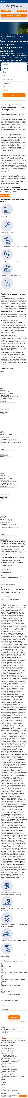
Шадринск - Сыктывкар (13, 837)
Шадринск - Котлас (18, 715)
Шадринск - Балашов (18, 620)
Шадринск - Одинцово (12, 780)
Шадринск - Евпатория (17, 673)
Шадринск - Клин (5, 709)
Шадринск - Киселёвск (7, 707)
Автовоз (3, 1064)
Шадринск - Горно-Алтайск (18, 660)
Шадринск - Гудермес (7, 663)
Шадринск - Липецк (13, 733)
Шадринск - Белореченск (19, 626)
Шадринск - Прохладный (14, 796)
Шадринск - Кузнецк (6, 725)
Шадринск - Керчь (17, 701)
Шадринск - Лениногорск (19, 730)
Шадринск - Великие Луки (19, 639)
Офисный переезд (6, 1074)
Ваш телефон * (5, 1009)
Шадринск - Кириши (18, 704)
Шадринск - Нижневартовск (16, 761)
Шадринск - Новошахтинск (8, 775)
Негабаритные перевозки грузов (9, 1061)
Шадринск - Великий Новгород (9, 641)
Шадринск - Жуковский (19, 681)
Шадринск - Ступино (20, 833)
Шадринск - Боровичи (15, 634)
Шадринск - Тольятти (18, 841)
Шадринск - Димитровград (15, 668)
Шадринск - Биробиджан (7, 631)
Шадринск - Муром (18, 751)
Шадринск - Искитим (17, 689)
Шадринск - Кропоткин (20, 722)
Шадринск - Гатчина (17, 657)
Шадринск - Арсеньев (18, 613)
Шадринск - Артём (6, 615)
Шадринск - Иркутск (6, 689)
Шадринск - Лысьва (20, 735)
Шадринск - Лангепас (7, 730)
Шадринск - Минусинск (19, 744)
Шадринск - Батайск (17, 621)
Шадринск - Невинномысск (8, 757)
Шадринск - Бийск (19, 630)
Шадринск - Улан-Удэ (17, 846)
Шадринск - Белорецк (7, 626)
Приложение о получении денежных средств (13, 979)
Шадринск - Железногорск (14, 680)
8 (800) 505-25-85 (6, 10)
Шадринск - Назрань (10, 754)
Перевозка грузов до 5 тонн (8, 1053)
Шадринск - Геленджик (7, 659)
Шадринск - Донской (19, 672)
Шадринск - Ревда (18, 801)
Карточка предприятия (7, 966)
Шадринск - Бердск (6, 628)
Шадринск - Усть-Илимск (13, 851)
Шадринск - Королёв (17, 714)
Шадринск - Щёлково (11, 870)
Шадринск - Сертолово (7, 822)
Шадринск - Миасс (17, 743)
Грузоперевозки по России (8, 1071)
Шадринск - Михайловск (7, 748)
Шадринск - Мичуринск (20, 748)
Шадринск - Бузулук (19, 638)
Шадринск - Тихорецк (17, 840)
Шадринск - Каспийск (16, 699)
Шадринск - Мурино (17, 749)
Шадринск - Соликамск (19, 827)
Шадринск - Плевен (13, 793)
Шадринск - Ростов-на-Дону (13, 804)
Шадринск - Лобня (10, 735)
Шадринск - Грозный (6, 662)
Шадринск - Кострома (7, 715)
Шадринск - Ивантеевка (18, 686)
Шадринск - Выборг (6, 655)
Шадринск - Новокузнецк (14, 765)
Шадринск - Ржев (16, 803)
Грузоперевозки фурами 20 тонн (9, 1056)
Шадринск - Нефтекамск (13, 759)
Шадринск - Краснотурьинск (15, 720)
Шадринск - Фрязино (6, 854)
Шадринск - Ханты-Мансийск (9, 856)
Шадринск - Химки (12, 858)
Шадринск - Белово (6, 625)
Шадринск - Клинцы (15, 709)
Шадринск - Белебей (18, 623)
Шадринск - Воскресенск (19, 652)
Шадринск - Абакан (6, 605)
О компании (4, 1081)
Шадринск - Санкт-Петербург (13, 811)
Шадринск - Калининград (8, 694)
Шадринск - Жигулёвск (7, 681)
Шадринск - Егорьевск (7, 675)
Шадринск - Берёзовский (8, 630)
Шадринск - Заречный (7, 683)
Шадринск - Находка (21, 756)
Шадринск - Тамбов (11, 838)
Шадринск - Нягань (11, 778)
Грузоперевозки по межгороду (9, 1069)
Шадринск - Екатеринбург (8, 676)
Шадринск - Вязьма (6, 657)
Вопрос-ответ (4, 1085)
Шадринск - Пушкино (16, 798)
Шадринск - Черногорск (12, 864)
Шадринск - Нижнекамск (7, 762)
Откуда (6, 64)
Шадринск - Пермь (14, 790)
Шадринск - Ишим (6, 691)
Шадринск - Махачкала (18, 740)
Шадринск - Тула (21, 845)
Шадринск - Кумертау (17, 725)
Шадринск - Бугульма (21, 636)
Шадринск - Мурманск (7, 751)
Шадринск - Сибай (18, 822)
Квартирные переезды (7, 1045)
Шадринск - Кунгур (6, 727)
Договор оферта (5, 991)
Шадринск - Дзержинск (12, 667)
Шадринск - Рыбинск (12, 806)
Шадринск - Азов (16, 605)
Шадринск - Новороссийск (16, 769)
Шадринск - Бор (13, 633)
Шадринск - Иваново (6, 686)
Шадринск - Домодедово (7, 672)
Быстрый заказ (6, 195)
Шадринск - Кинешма (7, 704)
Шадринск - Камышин (18, 697)
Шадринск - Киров (6, 706)
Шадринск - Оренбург (19, 783)
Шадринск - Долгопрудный (19, 670)
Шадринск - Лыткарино (7, 736)
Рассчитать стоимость (15, 15)
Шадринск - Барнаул (6, 621)
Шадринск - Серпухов (17, 820)
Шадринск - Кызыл (10, 728)
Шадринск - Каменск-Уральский (9, 696)
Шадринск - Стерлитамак (8, 833)
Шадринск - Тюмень (6, 846)
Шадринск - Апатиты (6, 612)
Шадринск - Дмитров (6, 670)
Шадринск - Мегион (6, 741)
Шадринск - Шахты (6, 869)
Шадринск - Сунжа (6, 835)
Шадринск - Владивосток (14, 644)
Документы (4, 1082)
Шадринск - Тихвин (6, 840)
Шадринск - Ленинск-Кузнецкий (9, 731)
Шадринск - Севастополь (14, 816)
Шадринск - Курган (16, 727)
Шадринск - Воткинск (6, 654)
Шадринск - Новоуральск (14, 772)
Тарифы (3, 1079)
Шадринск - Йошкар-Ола (7, 693)
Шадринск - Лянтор (6, 738)
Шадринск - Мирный (6, 746)
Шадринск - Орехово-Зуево (8, 785)
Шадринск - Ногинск (11, 777)
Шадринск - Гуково (18, 663)
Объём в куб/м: (7, 86)
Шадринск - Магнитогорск (18, 738)
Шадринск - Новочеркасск (18, 773)
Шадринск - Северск (6, 819)
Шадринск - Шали (17, 867)
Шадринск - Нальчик (21, 754)
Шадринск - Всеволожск (18, 654)
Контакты (3, 1084)
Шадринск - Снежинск (7, 827)
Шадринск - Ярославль (16, 875)
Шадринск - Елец (5, 678)
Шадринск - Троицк (16, 843)
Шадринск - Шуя (15, 869)
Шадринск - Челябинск (13, 861)
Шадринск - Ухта (8, 853)
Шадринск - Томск (6, 843)
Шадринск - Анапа (13, 608)
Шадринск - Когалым (11, 710)
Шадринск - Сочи (14, 830)
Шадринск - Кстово (17, 723)
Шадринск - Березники (17, 628)
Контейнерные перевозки (8, 1047)
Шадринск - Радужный (19, 799)
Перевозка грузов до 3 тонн (8, 1051)
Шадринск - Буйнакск (7, 639)
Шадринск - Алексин (13, 607)
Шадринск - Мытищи (6, 752)
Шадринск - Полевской (12, 794)
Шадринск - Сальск (12, 809)
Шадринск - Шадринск (7, 867)
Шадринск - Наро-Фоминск (8, 756)
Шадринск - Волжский (11, 649)
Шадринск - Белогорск (17, 625)
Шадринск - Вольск (11, 651)
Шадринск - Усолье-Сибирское (9, 849)
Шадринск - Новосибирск (8, 770)
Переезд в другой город (7, 1066)
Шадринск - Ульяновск (7, 848)
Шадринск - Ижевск (6, 688)
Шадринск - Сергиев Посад (19, 819)
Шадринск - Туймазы (11, 845)
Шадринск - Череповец (13, 862)
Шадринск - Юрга (10, 874)
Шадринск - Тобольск (7, 841)
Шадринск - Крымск (6, 723)
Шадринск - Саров (11, 814)
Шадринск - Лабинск (20, 728)
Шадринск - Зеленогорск (19, 683)
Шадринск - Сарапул (12, 812)
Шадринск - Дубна (6, 673)
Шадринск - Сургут (16, 835)
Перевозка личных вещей (8, 1043)
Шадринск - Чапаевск (13, 859)
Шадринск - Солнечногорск (8, 828)
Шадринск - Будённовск (7, 638)
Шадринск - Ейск (17, 675)
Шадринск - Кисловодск (19, 707)
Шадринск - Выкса (16, 655)
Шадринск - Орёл (8, 783)
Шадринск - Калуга (19, 694)
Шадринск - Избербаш (18, 688)
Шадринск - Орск (20, 785)
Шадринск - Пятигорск (7, 799)
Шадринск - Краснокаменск (8, 719)
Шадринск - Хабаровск (18, 854)
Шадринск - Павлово (6, 786)
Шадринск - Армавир (6, 613)
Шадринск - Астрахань (17, 617)
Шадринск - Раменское (7, 801)
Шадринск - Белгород (7, 623)
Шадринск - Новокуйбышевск (9, 767)
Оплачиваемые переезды (8, 1048)
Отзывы (3, 1087)
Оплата (3, 1089)
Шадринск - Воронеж (6, 652)
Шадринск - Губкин (17, 662)
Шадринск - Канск (6, 699)
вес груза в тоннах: (8, 79)
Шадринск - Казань (19, 693)
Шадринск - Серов (6, 820)
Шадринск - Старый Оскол (15, 832)
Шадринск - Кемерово (7, 701)
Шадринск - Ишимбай (16, 691)
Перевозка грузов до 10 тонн (8, 1055)
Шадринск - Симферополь (8, 824)
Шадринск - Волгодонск (13, 647)
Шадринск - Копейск (6, 714)
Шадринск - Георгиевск (19, 659)
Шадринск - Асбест (6, 617)
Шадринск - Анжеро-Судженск (14, 610)
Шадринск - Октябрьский (11, 782)
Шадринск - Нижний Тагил (14, 764)
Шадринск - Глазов (6, 660)
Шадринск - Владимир (15, 646)
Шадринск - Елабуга (20, 676)
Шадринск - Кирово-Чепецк (18, 706)
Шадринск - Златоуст (20, 684)
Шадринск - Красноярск (7, 722)
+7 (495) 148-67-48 (21, 10)
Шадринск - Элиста (14, 872)
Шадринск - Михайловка (18, 746)
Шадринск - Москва (6, 749)
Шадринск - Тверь (21, 838)
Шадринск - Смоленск (18, 825)
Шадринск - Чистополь (11, 866)
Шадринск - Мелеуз (6, 743)
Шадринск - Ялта (5, 875)
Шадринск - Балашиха (7, 620)
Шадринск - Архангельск (17, 615)
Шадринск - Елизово (16, 678)
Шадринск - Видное (15, 642)
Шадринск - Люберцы (19, 736)
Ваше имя (4, 1003)
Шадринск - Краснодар (20, 717)
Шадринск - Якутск (20, 874)
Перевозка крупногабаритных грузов (11, 1060)
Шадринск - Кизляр (6, 702)
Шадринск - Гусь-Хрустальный (9, 665)
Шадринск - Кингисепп (17, 702)
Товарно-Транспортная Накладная (10, 985)
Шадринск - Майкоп (6, 740)
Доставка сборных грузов (8, 1073)
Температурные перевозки (8, 1058)
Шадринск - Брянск (10, 636)
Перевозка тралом (6, 1063)
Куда (5, 72)
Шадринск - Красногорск (7, 717)
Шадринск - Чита (21, 866)
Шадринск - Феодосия (18, 853)
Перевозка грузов (6, 1068)
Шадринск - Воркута (21, 651)
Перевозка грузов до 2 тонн (8, 1050)
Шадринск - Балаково (17, 618)
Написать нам (11, 1042)
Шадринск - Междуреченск (19, 741)
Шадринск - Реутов (6, 803)
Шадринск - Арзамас (17, 612)
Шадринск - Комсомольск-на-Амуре (15, 712)
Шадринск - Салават (10, 807)
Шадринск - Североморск (18, 817)
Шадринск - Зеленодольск (8, 684)
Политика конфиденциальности (9, 1090)
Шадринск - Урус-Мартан (19, 848)
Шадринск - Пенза (10, 788)
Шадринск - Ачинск (6, 618)
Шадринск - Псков (6, 798)
